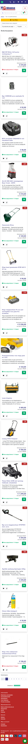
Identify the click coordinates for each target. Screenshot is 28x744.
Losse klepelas (7, 398)
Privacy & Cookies (5, 701)
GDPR (2, 710)
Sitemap (3, 712)
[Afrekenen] (25, 2)
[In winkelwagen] (24, 70)
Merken (3, 717)
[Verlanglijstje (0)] (18, 2)
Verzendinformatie (5, 696)
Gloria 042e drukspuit (9, 611)
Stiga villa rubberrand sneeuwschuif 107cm (9, 653)
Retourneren (4, 708)
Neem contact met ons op (7, 707)
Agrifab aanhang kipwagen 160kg (13, 569)
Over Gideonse (4, 700)
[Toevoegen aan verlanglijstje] (3, 73)
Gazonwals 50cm (8, 225)
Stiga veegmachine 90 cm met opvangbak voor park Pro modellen (12, 311)
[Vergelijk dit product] (6, 73)
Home (2, 16)
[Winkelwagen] (22, 2)
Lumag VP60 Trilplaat (9, 439)
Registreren (4, 725)
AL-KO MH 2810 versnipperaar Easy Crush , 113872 (12, 182)
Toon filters (15, 20)
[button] (14, 2)
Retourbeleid (4, 698)
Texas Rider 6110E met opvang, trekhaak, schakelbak (12, 482)
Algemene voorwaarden (7, 695)
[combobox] (10, 13)
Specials (3, 719)
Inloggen (3, 724)
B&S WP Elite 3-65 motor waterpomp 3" (10, 53)
